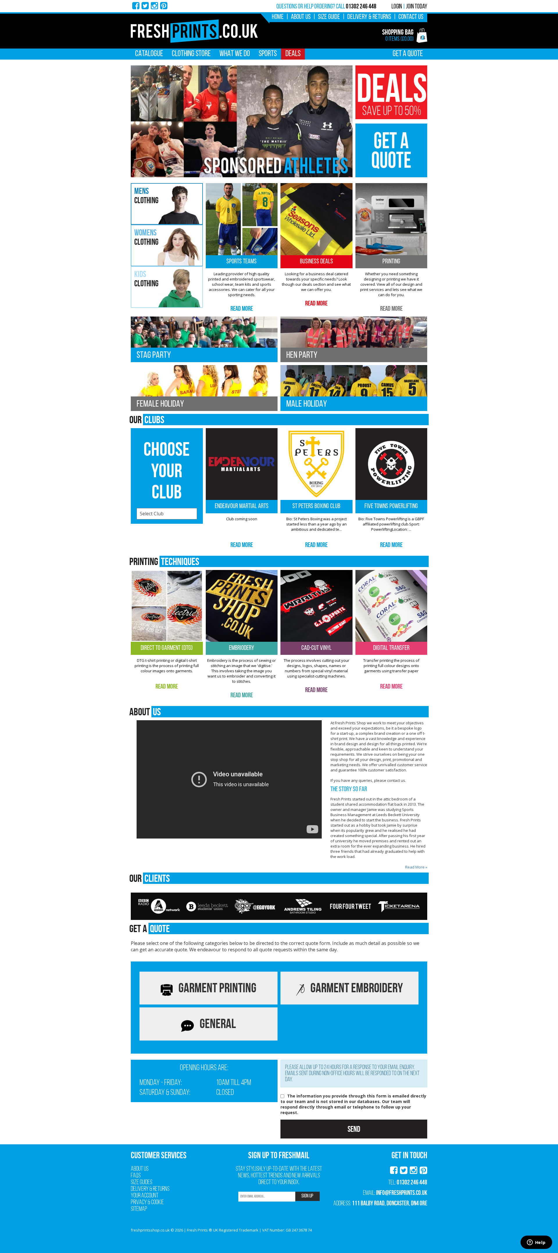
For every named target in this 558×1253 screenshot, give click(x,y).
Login (396, 6)
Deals (293, 54)
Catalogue (149, 54)
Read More (241, 308)
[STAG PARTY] (204, 339)
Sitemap (139, 1209)
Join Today (416, 6)
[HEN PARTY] (353, 339)
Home (278, 17)
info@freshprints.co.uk (401, 1192)
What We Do (234, 54)
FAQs (136, 1175)
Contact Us (410, 17)
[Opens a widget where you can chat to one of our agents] (536, 1243)
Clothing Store (191, 54)
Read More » (416, 867)
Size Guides (141, 1182)
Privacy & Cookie (147, 1202)
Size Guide (329, 17)
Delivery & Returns (369, 17)
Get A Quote (408, 54)
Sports (268, 54)
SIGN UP (307, 1196)
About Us (301, 17)
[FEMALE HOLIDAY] (204, 387)
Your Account (144, 1196)
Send (354, 1129)
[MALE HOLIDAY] (353, 387)
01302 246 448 (412, 1182)
